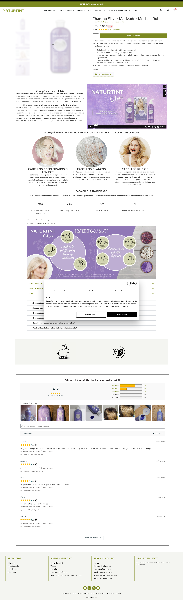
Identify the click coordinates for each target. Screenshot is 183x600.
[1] (131, 391)
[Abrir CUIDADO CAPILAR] (73, 11)
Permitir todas (122, 314)
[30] (131, 389)
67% (144, 386)
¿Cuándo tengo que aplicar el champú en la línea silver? (53, 323)
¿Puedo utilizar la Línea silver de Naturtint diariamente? (54, 328)
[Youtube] (98, 588)
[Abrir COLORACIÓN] (55, 11)
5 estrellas (115, 386)
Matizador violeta (118, 22)
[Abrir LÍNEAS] (84, 11)
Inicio (95, 22)
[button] (103, 74)
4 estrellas (115, 389)
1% (145, 392)
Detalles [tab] (92, 291)
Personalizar (90, 314)
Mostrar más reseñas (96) (92, 537)
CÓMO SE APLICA (36, 288)
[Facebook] (85, 588)
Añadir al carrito (133, 35)
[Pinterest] (94, 588)
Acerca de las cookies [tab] (123, 291)
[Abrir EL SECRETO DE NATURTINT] (129, 11)
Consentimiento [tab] (60, 291)
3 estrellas (115, 392)
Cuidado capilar (104, 22)
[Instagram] (89, 588)
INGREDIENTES (35, 283)
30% (144, 389)
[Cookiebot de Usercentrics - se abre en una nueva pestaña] (127, 283)
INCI (31, 293)
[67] (131, 385)
